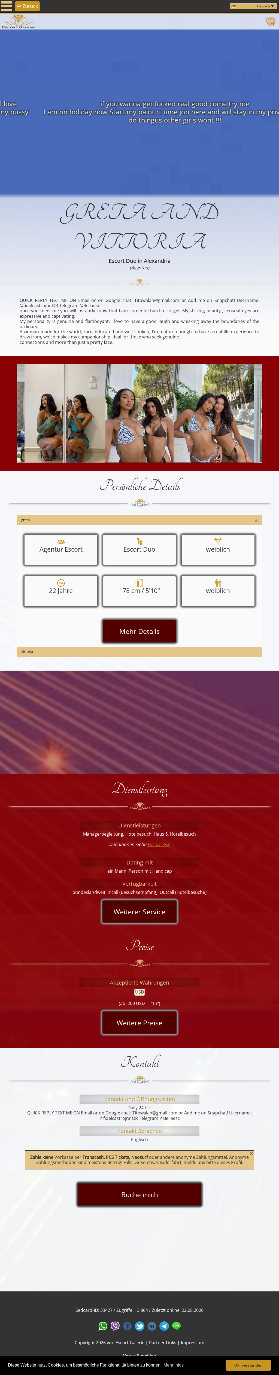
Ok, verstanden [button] (248, 1365)
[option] (139, 111)
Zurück (27, 6)
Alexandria (157, 260)
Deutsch (263, 6)
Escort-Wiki (158, 844)
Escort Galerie (130, 1343)
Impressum (192, 1343)
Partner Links (162, 1343)
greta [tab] (25, 519)
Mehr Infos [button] (173, 1365)
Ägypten (139, 268)
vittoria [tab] (27, 651)
